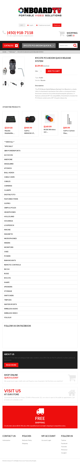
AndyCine (8, 159)
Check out (57, 25)
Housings (8, 221)
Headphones (10, 212)
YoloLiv (7, 317)
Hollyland (9, 216)
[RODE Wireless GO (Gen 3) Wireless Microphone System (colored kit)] (50, 118)
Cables (7, 181)
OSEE (6, 252)
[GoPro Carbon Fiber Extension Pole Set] (69, 119)
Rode (6, 273)
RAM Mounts (10, 260)
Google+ (64, 453)
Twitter (63, 440)
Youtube (64, 446)
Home (4, 52)
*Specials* (8, 146)
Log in (31, 25)
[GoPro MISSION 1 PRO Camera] (30, 119)
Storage (8, 291)
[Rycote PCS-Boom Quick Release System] (14, 68)
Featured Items (11, 199)
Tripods (7, 300)
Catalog (8, 45)
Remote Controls (12, 265)
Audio (41, 77)
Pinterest (64, 450)
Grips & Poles (10, 208)
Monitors (8, 247)
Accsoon (8, 155)
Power (7, 256)
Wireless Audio (11, 309)
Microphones (10, 238)
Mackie (7, 230)
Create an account (44, 25)
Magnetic (8, 234)
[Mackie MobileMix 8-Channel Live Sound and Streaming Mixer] (11, 119)
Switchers (9, 295)
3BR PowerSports (12, 151)
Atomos (8, 168)
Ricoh (6, 269)
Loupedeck (9, 225)
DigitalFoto (9, 194)
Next (22, 83)
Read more (11, 365)
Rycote (43, 80)
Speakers (8, 287)
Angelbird (9, 164)
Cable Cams (9, 177)
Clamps (7, 190)
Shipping (25, 443)
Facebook (64, 443)
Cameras (8, 186)
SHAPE (6, 282)
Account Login (46, 440)
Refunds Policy (27, 440)
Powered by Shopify (30, 461)
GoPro (7, 203)
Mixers (7, 243)
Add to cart (54, 71)
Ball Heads (9, 172)
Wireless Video (11, 313)
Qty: (36, 71)
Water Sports (10, 304)
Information (6, 440)
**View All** (12, 52)
